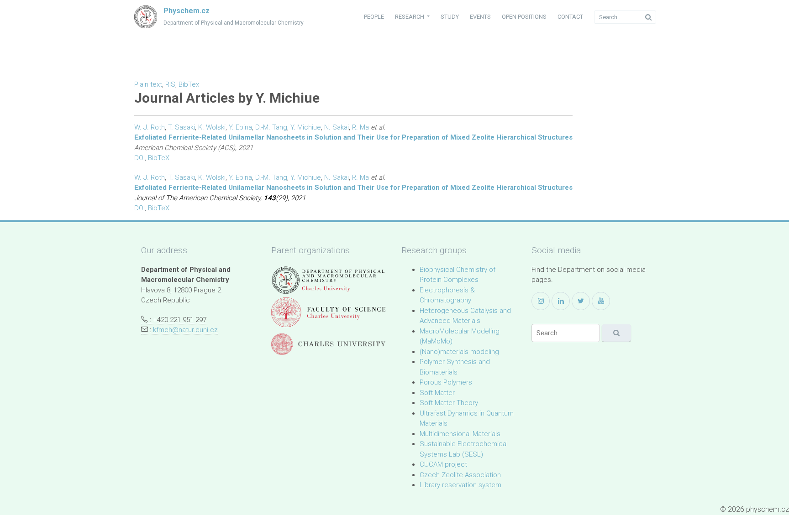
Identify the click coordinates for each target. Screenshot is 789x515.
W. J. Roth (149, 127)
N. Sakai (336, 127)
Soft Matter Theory (449, 403)
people (374, 16)
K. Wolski (212, 127)
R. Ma (360, 127)
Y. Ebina (240, 127)
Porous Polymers (446, 382)
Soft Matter (437, 393)
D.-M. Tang (271, 127)
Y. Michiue (305, 127)
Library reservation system (460, 485)
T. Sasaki (181, 127)
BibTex (189, 84)
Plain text (148, 84)
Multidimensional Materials (460, 434)
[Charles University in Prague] (328, 344)
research (410, 16)
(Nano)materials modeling (459, 352)
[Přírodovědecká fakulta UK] (328, 312)
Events (480, 16)
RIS (170, 84)
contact (570, 16)
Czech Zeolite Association (460, 475)
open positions (524, 16)
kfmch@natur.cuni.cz (185, 330)
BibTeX (158, 158)
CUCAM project (443, 464)
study (450, 16)
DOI (139, 158)
